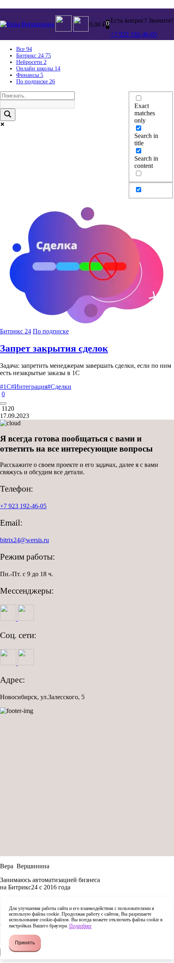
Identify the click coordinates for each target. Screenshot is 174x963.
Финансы (29, 75)
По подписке (35, 81)
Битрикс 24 (15, 331)
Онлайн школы (38, 69)
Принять (25, 943)
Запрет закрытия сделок (54, 348)
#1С (5, 386)
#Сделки (59, 386)
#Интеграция (29, 386)
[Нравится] (3, 403)
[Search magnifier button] (7, 114)
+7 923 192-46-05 (23, 506)
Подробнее (80, 926)
